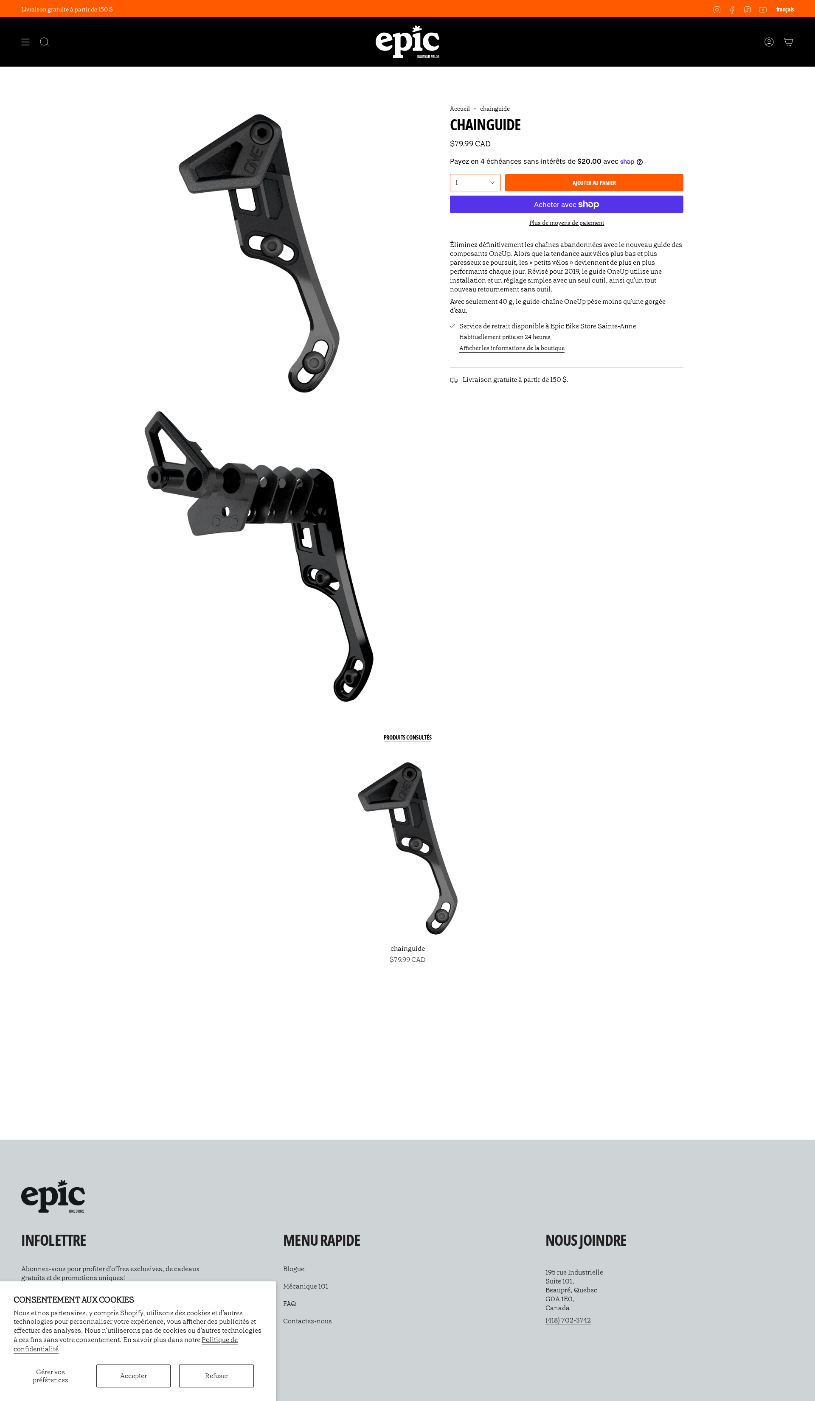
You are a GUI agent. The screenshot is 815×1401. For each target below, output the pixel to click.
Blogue (293, 1268)
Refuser (216, 1375)
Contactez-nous (307, 1321)
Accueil (460, 108)
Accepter (133, 1375)
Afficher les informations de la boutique (512, 348)
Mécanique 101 (305, 1286)
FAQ (289, 1303)
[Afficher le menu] (25, 41)
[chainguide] (407, 848)
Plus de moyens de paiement (566, 223)
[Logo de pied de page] (53, 1196)
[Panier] (788, 41)
